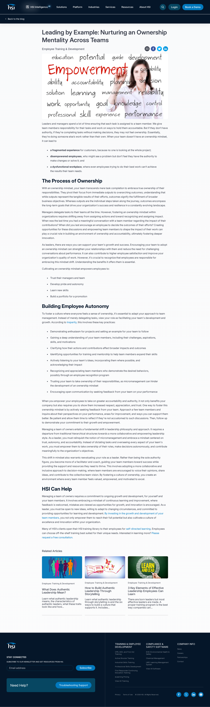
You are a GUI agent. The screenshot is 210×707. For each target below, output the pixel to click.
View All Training (122, 681)
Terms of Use (128, 694)
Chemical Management (155, 658)
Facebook (178, 694)
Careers (180, 653)
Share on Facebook (153, 48)
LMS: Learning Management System (157, 663)
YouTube (200, 694)
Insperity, (72, 322)
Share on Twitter (159, 48)
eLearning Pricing (122, 677)
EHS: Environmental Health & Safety (157, 653)
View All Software (153, 669)
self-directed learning (138, 528)
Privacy (118, 694)
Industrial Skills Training (125, 662)
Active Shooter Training (124, 658)
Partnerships (182, 657)
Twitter (186, 694)
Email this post (147, 48)
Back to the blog (16, 19)
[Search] (163, 7)
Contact (180, 661)
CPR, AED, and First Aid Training (124, 653)
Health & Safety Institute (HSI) (11, 7)
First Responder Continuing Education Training (126, 671)
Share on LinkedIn (165, 48)
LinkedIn (193, 694)
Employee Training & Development (63, 49)
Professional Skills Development (128, 666)
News (179, 649)
